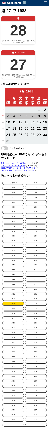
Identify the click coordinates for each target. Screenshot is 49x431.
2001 (35, 241)
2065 (35, 395)
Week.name (13, 2)
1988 (13, 212)
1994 (13, 226)
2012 (13, 270)
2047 (35, 352)
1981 (35, 192)
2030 (13, 313)
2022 (13, 294)
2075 (35, 420)
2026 (13, 303)
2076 (24, 424)
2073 (35, 415)
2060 (13, 386)
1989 (35, 212)
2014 (13, 274)
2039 (35, 333)
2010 (13, 265)
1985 (35, 202)
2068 (13, 405)
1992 (13, 221)
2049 (35, 357)
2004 (13, 250)
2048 (13, 357)
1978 (13, 187)
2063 (35, 390)
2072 (13, 415)
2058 (13, 381)
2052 (13, 366)
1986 (13, 207)
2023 (35, 294)
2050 (13, 361)
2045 (35, 347)
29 (3, 128)
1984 (13, 202)
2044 (13, 347)
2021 (35, 289)
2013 (35, 270)
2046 (13, 352)
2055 (35, 371)
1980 (13, 192)
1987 (35, 207)
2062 (13, 390)
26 (3, 109)
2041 (35, 337)
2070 (13, 410)
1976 (13, 183)
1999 (35, 236)
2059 (35, 381)
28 (3, 122)
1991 (35, 216)
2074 (13, 420)
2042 (13, 342)
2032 (13, 318)
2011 (35, 265)
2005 (35, 250)
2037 (35, 328)
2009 (35, 260)
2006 (13, 255)
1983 (35, 197)
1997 (35, 231)
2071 (35, 410)
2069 (35, 405)
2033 (35, 318)
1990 (13, 216)
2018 (13, 284)
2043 (35, 342)
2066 (13, 400)
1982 (13, 197)
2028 (13, 308)
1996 (13, 231)
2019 (35, 284)
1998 (13, 236)
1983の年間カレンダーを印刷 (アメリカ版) (18, 168)
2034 (13, 323)
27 (3, 116)
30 (3, 134)
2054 (13, 371)
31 (3, 141)
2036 (13, 328)
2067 (35, 400)
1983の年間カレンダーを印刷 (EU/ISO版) (18, 170)
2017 (35, 279)
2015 (35, 274)
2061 (35, 386)
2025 (35, 299)
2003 (35, 246)
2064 (13, 395)
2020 (13, 289)
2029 (35, 308)
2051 (35, 361)
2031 (35, 313)
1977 (35, 183)
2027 (35, 303)
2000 (13, 241)
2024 (13, 299)
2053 (35, 366)
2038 (13, 333)
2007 (35, 255)
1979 (35, 187)
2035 (35, 323)
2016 (13, 279)
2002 (13, 246)
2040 (13, 337)
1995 (35, 226)
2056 (13, 376)
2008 (13, 260)
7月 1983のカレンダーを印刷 (13, 163)
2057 (35, 376)
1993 (35, 221)
